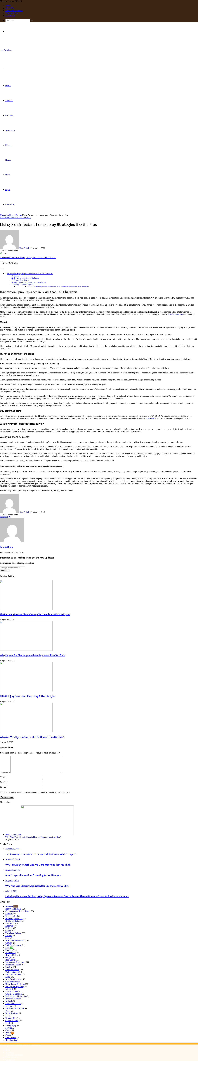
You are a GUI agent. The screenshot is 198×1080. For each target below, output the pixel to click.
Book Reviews (11, 1013)
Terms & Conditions (14, 10)
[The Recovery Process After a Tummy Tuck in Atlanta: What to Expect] (26, 609)
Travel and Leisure (13, 933)
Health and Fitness (14, 215)
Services (9, 914)
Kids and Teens (12, 991)
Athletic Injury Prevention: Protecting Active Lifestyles (27, 696)
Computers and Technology (17, 911)
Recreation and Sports (14, 1008)
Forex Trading (11, 1037)
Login (7, 189)
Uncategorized (11, 916)
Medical (8, 967)
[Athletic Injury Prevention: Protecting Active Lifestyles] (26, 691)
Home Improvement (13, 918)
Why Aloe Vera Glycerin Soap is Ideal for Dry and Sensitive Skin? (32, 737)
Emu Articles (24, 248)
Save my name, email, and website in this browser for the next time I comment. (36, 792)
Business (9, 115)
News (7, 175)
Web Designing (12, 972)
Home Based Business (15, 984)
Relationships (11, 1018)
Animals (9, 1001)
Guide (8, 931)
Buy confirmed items (21, 280)
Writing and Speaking (14, 986)
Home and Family (23, 217)
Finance (8, 145)
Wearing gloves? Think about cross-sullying (30, 282)
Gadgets (8, 957)
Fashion (8, 928)
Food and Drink (12, 969)
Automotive (10, 952)
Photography (10, 1025)
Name (3, 777)
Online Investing (12, 1020)
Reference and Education (16, 996)
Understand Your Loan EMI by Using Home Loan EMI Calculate (28, 257)
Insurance (9, 1006)
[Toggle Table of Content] (2, 269)
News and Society (13, 974)
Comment (5, 772)
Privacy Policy (11, 13)
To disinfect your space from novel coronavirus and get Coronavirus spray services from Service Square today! (60, 286)
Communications (12, 982)
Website (3, 787)
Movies (8, 1028)
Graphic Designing (13, 994)
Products (9, 950)
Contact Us (10, 15)
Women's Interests (13, 999)
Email (3, 782)
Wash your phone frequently (24, 284)
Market (16, 276)
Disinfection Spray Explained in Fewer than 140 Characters (30, 273)
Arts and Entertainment (15, 940)
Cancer (8, 1030)
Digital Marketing (12, 921)
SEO (7, 938)
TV (6, 1016)
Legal (7, 977)
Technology (10, 130)
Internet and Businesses (15, 962)
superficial (150, 418)
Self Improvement (13, 1003)
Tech (7, 948)
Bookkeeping (11, 1040)
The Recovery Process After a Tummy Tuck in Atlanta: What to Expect (35, 614)
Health (8, 160)
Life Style (9, 989)
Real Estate (10, 960)
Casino (8, 1035)
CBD (7, 1023)
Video (8, 1011)
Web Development (13, 945)
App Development (13, 979)
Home (8, 6)
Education (9, 923)
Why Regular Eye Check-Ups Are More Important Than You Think (32, 655)
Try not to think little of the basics (26, 278)
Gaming (8, 943)
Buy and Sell (10, 955)
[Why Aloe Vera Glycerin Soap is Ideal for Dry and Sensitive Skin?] (26, 731)
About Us (9, 8)
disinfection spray (175, 314)
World (8, 1033)
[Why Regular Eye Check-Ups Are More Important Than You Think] (26, 650)
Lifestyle (9, 926)
